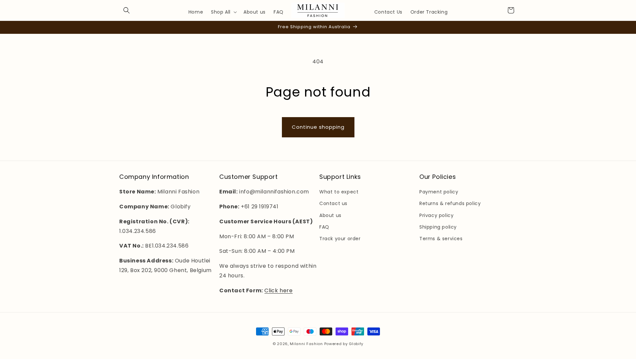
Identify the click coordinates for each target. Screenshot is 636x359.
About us (330, 215)
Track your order (340, 238)
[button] (126, 10)
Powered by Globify (344, 343)
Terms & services (441, 238)
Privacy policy (436, 215)
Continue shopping (318, 126)
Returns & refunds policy (450, 203)
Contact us (333, 203)
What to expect (338, 191)
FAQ (324, 227)
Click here (278, 290)
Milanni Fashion (306, 343)
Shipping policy (438, 227)
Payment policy (438, 191)
